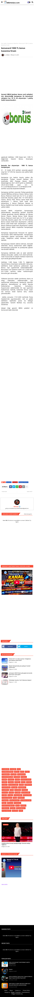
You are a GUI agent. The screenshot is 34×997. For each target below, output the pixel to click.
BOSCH (24, 805)
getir (5, 803)
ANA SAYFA (4, 884)
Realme (11, 782)
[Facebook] (10, 486)
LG (19, 769)
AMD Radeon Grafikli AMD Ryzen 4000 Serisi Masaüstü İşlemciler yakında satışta (19, 984)
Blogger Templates (16, 992)
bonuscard (8, 482)
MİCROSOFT (22, 787)
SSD (24, 782)
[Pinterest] (20, 486)
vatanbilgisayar (21, 808)
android (15, 810)
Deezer (10, 803)
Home (5, 990)
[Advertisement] (17, 23)
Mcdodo (25, 790)
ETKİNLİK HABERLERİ (8, 771)
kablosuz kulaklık (13, 784)
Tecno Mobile (28, 795)
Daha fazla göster (28, 514)
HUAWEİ (13, 769)
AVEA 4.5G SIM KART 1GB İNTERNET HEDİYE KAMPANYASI (19, 963)
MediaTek (21, 797)
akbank (5, 784)
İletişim (10, 969)
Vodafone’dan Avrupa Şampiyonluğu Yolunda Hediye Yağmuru (16, 844)
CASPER (14, 774)
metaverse (18, 803)
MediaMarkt (6, 774)
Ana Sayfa (3, 43)
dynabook (6, 800)
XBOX (5, 795)
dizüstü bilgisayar (7, 797)
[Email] (23, 486)
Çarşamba (15, 482)
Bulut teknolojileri (15, 800)
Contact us (18, 990)
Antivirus (11, 779)
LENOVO (17, 777)
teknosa (24, 777)
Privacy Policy (26, 990)
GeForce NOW (26, 792)
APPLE (5, 782)
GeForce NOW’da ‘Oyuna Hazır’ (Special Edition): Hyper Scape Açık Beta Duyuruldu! (20, 977)
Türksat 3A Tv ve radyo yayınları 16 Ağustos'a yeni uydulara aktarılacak (20, 659)
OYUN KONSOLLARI (8, 777)
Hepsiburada (22, 774)
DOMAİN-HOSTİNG (26, 800)
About (11, 990)
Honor (17, 771)
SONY (5, 779)
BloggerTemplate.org (17, 994)
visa (18, 805)
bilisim (16, 506)
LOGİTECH (6, 790)
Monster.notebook (26, 779)
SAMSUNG (6, 769)
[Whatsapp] (17, 486)
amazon (5, 792)
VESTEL (18, 782)
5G (22, 771)
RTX (21, 810)
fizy (15, 797)
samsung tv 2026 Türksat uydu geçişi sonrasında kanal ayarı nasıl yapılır (20, 673)
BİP (12, 790)
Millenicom (6, 808)
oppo (28, 771)
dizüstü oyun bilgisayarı (9, 805)
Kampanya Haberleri (12, 43)
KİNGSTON (28, 784)
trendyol (15, 787)
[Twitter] (13, 486)
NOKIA (29, 782)
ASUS (18, 779)
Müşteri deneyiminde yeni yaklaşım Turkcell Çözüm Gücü (19, 666)
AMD (22, 784)
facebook (10, 646)
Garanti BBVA (19, 795)
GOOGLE (18, 790)
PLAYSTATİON (7, 787)
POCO (12, 792)
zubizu (10, 795)
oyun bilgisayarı (7, 810)
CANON (18, 792)
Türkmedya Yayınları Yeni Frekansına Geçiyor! (20, 680)
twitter (26, 646)
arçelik (13, 808)
